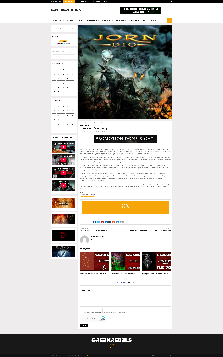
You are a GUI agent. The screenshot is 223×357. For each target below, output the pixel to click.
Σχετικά (153, 355)
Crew (143, 20)
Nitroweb (87, 355)
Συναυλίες (70, 20)
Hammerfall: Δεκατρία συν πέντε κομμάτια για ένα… (94, 1)
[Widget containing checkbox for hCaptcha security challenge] (93, 318)
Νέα (61, 20)
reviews (131, 283)
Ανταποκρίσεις (92, 20)
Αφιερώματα (120, 20)
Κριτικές (80, 20)
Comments (121, 283)
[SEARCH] (73, 28)
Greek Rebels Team (86, 131)
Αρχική (54, 20)
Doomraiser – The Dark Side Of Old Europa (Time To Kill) (155, 274)
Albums (82, 125)
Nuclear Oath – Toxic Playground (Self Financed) (123, 274)
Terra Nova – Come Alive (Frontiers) (94, 230)
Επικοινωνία (152, 20)
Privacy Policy (160, 355)
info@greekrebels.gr (115, 348)
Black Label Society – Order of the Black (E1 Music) (150, 230)
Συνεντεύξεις (106, 20)
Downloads (133, 20)
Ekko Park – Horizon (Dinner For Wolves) (93, 273)
